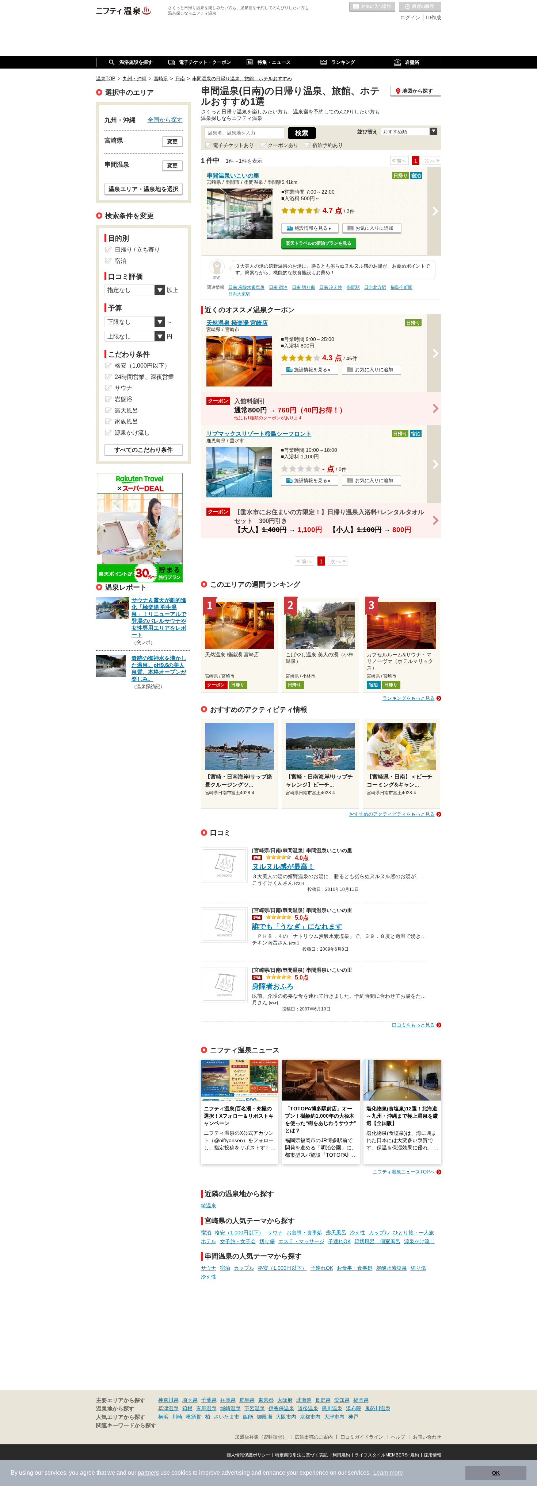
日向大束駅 (239, 293)
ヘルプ (398, 1437)
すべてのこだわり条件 (143, 450)
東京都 (266, 1400)
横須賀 (193, 1417)
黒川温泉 (332, 1408)
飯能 (248, 1417)
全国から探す (165, 119)
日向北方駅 (375, 287)
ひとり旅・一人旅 (413, 1232)
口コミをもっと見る (413, 1025)
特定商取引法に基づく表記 (301, 1455)
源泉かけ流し (419, 1241)
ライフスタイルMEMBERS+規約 (387, 1455)
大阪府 (285, 1400)
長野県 (323, 1400)
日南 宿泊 (278, 287)
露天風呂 (336, 1232)
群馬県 (247, 1400)
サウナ (275, 1232)
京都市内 (310, 1417)
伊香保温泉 (281, 1408)
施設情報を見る (311, 228)
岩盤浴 (123, 399)
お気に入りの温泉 (372, 7)
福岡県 (361, 1400)
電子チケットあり (233, 145)
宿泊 (206, 1232)
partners (148, 1473)
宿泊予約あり (327, 145)
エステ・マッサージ (301, 1241)
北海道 (304, 1400)
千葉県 (209, 1400)
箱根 (187, 1408)
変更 (172, 141)
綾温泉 (208, 1205)
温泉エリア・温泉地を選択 (143, 189)
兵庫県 (228, 1400)
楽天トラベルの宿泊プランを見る (318, 243)
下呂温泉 (254, 1408)
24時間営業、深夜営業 (144, 377)
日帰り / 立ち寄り (137, 250)
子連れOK (339, 1241)
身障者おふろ (273, 986)
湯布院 (353, 1408)
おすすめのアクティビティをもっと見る (392, 814)
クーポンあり (283, 145)
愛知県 (342, 1400)
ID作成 (433, 17)
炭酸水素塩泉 (391, 1268)
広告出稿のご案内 (314, 1437)
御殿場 (264, 1417)
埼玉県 (190, 1400)
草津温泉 (168, 1408)
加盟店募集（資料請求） (261, 1437)
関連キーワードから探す (126, 1425)
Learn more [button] (388, 1473)
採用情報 (432, 1455)
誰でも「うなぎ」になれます (297, 926)
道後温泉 (308, 1408)
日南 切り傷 (303, 287)
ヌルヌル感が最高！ (283, 866)
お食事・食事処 (304, 1232)
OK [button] (496, 1473)
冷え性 (357, 1232)
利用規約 (341, 1455)
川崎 (177, 1417)
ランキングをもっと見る (408, 698)
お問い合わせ (427, 1437)
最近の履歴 (420, 7)
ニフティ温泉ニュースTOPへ (404, 1172)
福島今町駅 (401, 287)
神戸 (353, 1417)
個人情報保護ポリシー (248, 1455)
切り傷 (267, 1241)
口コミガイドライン (361, 1437)
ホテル (208, 1241)
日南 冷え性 (330, 287)
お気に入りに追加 (374, 228)
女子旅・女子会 (238, 1241)
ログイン (410, 17)
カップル (379, 1232)
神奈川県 (168, 1400)
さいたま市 (226, 1417)
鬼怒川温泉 (378, 1408)
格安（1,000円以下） (239, 1232)
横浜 (163, 1417)
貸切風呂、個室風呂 (377, 1241)
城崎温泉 (230, 1408)
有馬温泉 (206, 1408)
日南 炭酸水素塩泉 (246, 287)
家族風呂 (126, 421)
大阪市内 (286, 1417)
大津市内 (334, 1417)
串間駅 (353, 287)
